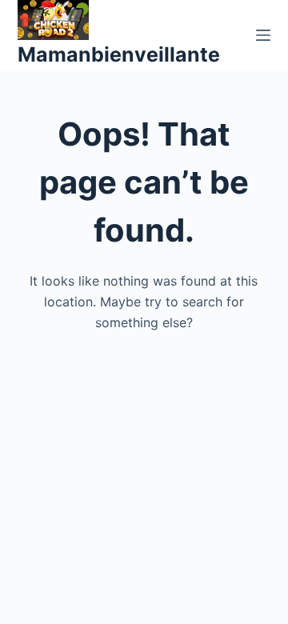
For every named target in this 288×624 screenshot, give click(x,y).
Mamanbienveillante (119, 54)
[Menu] (263, 35)
